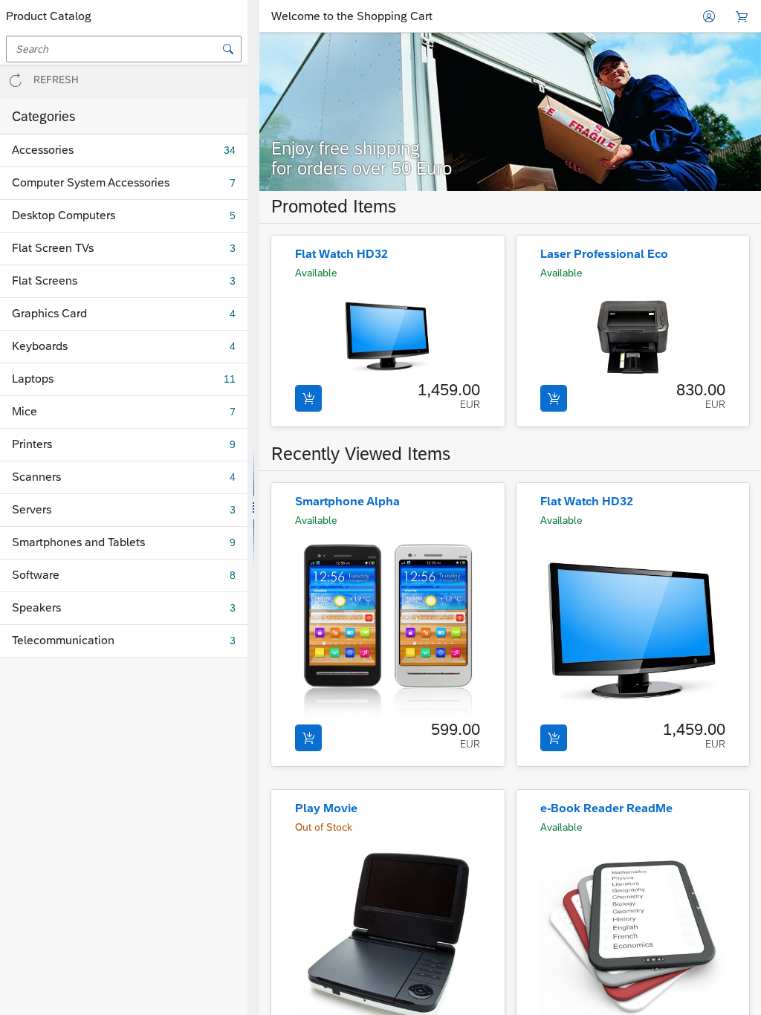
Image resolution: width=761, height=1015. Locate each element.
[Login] (709, 16)
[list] (123, 396)
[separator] (253, 507)
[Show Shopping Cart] (741, 16)
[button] (123, 82)
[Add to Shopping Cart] (308, 398)
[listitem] (510, 112)
